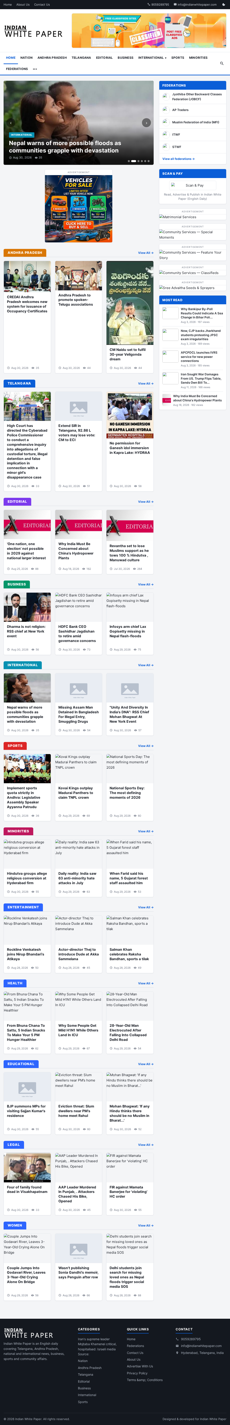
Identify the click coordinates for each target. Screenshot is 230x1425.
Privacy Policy (137, 1373)
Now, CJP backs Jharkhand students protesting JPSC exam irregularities (201, 335)
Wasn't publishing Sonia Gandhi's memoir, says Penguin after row (78, 1272)
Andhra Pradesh (52, 57)
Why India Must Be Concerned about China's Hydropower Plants (75, 551)
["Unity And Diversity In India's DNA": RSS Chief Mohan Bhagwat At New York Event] (129, 688)
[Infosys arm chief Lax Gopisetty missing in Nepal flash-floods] (129, 607)
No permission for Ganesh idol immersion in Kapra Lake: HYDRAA (130, 448)
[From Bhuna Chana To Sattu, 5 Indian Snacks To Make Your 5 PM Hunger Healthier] (27, 1006)
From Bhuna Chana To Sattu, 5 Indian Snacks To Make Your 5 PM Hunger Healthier (26, 1032)
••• (35, 69)
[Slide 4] (142, 161)
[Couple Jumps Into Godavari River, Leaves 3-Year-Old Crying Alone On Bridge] (27, 1248)
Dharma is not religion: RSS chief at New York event (26, 631)
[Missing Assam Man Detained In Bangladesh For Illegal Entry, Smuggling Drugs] (78, 688)
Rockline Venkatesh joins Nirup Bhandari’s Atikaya (25, 954)
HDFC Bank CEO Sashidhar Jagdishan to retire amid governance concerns (77, 633)
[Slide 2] (133, 161)
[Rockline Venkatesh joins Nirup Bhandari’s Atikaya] (27, 930)
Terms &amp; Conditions (145, 1380)
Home (8, 4)
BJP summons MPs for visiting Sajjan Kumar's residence (26, 1111)
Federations (17, 69)
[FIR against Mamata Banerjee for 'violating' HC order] (129, 1167)
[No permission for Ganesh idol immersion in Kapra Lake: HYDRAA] (129, 415)
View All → (146, 253)
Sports (177, 57)
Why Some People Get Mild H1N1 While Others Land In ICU (78, 1030)
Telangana (81, 57)
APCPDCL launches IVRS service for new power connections (199, 356)
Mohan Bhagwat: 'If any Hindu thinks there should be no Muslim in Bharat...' (130, 1113)
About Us (23, 4)
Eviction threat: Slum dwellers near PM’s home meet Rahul (76, 1111)
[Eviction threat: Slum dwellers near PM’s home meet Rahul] (78, 1086)
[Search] (221, 63)
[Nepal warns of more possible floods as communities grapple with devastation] (27, 688)
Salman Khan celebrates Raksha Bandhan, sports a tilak (129, 954)
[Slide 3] (138, 161)
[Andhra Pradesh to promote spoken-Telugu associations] (78, 275)
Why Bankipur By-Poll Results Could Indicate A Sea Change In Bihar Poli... (202, 313)
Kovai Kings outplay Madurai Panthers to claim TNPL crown (75, 793)
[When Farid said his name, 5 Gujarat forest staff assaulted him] (129, 854)
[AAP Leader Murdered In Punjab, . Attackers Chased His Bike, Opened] (78, 1167)
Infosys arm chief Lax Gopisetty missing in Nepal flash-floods (128, 631)
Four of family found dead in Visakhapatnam (27, 1189)
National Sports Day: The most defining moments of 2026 (127, 793)
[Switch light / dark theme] (223, 4)
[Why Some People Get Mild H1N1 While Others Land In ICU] (78, 1006)
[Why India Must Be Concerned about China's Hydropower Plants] (78, 524)
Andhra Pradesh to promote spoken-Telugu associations (75, 300)
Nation (26, 57)
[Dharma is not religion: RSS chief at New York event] (27, 607)
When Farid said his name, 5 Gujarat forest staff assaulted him (129, 878)
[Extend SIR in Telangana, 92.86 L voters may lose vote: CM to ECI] (78, 406)
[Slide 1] (129, 161)
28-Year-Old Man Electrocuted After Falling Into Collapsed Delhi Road (128, 1032)
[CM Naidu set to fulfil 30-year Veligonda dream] (129, 303)
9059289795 (159, 4)
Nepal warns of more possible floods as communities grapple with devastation (65, 146)
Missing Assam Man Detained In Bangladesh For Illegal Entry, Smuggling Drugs (78, 714)
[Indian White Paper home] (35, 31)
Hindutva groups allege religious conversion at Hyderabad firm (27, 878)
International (151, 57)
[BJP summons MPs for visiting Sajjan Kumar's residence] (27, 1086)
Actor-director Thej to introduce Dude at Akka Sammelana (78, 954)
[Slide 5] (145, 161)
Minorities (198, 57)
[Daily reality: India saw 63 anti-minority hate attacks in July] (78, 854)
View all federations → (178, 159)
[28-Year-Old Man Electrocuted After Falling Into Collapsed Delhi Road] (129, 1006)
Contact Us (42, 4)
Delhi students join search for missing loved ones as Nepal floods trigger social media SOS (127, 1277)
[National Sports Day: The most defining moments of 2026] (129, 768)
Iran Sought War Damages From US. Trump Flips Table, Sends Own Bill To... (201, 378)
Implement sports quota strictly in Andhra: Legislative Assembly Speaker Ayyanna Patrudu (23, 797)
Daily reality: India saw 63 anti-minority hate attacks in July (77, 878)
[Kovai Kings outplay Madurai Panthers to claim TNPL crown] (78, 768)
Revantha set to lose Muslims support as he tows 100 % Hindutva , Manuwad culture (129, 553)
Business (125, 57)
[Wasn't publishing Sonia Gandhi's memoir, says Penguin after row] (78, 1248)
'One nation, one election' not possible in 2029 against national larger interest (26, 551)
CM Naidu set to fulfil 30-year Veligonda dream (128, 354)
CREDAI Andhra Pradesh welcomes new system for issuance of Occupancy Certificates (27, 304)
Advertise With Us (140, 1366)
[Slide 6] (149, 161)
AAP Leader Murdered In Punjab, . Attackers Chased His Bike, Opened (77, 1194)
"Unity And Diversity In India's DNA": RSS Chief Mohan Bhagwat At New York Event (129, 714)
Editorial (104, 57)
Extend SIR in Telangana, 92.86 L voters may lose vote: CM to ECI (76, 433)
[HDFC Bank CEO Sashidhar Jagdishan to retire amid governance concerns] (78, 607)
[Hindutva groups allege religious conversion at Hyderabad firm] (27, 854)
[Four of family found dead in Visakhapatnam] (27, 1167)
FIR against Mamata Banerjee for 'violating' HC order (128, 1192)
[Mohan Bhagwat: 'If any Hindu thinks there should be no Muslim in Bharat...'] (129, 1086)
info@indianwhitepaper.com (197, 4)
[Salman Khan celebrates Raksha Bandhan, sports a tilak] (129, 930)
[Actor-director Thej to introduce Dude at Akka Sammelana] (78, 930)
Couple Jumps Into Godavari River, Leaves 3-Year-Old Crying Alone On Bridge (26, 1275)
